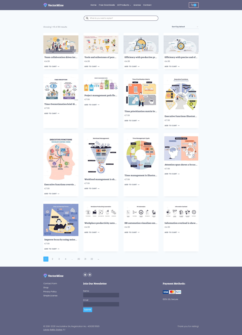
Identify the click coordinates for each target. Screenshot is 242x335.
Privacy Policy (50, 291)
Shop (46, 287)
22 (92, 259)
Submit (87, 309)
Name (86, 291)
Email (85, 300)
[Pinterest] (85, 275)
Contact (147, 5)
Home (93, 5)
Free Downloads (107, 5)
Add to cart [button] (50, 66)
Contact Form (50, 283)
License (137, 5)
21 (85, 259)
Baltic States (56, 329)
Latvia (46, 329)
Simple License (50, 295)
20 (79, 259)
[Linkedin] (90, 275)
